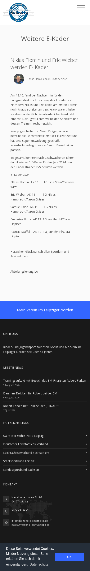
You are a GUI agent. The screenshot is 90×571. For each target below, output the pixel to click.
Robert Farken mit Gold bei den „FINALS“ (31, 406)
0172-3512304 (20, 509)
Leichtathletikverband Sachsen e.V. (26, 453)
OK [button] (69, 557)
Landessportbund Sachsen (21, 470)
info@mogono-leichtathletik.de (30, 521)
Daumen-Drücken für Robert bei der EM (30, 393)
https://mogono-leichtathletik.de (31, 525)
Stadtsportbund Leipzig (18, 461)
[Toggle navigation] (81, 8)
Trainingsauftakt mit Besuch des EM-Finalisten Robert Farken (44, 380)
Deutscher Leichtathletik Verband (25, 444)
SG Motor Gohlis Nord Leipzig (23, 436)
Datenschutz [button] (39, 564)
